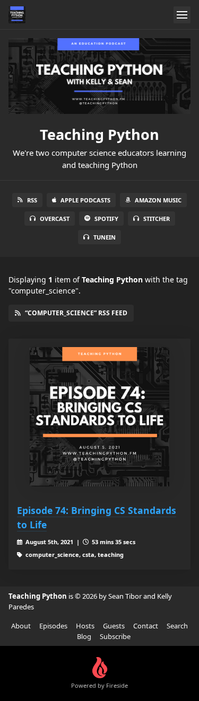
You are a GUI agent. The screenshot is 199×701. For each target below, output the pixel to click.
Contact (145, 626)
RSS (32, 200)
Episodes (53, 626)
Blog (84, 636)
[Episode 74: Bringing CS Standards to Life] (99, 416)
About (21, 626)
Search (177, 626)
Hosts (85, 626)
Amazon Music (158, 200)
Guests (114, 626)
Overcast (55, 219)
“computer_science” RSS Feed (76, 312)
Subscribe (115, 636)
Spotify (106, 219)
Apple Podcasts (85, 200)
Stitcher (156, 219)
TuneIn (104, 237)
